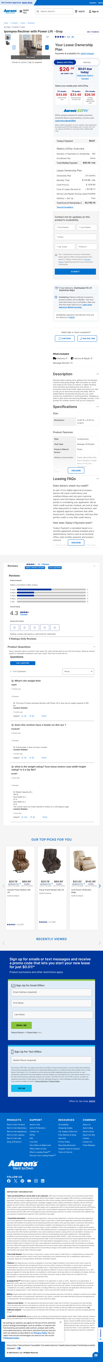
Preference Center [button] (11, 1338)
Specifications (65, 407)
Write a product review (35, 568)
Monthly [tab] (87, 62)
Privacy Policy (32, 1033)
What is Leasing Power (40, 1153)
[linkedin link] (43, 1182)
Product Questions (19, 646)
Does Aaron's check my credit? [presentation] (70, 485)
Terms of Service (17, 1033)
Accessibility (63, 1125)
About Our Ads (89, 1135)
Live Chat (33, 1142)
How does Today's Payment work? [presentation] (72, 522)
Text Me (21, 1089)
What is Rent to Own (38, 1149)
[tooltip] (69, 202)
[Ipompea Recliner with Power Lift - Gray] (7, 37)
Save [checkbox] (93, 31)
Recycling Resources (66, 1146)
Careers (93, 3)
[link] (64, 37)
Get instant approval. (17, 3)
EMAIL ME (21, 1026)
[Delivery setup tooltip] (67, 358)
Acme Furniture (14, 27)
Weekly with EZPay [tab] (65, 62)
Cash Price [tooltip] (62, 184)
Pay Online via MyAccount (40, 1146)
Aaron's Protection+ (38, 1128)
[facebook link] (9, 1182)
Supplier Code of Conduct (69, 1149)
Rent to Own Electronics (17, 1128)
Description (62, 374)
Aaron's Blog (88, 1128)
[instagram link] (36, 1182)
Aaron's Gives (88, 1132)
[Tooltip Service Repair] (91, 358)
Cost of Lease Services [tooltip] (68, 189)
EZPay (32, 1135)
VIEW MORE (76, 470)
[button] (14, 47)
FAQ (31, 1139)
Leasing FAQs (64, 479)
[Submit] (38, 12)
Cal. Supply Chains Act (67, 1132)
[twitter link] (15, 1182)
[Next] (99, 886)
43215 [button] (71, 317)
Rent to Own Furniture (16, 1125)
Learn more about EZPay (65, 121)
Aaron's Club (35, 1125)
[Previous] (3, 886)
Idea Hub (62, 1139)
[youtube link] (29, 1182)
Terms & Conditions (65, 207)
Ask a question (55, 568)
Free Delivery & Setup (67, 1135)
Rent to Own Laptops (15, 1135)
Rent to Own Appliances (17, 1132)
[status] (51, 966)
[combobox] (54, 11)
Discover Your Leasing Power (43, 1156)
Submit (75, 271)
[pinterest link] (22, 1182)
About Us (86, 1125)
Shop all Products (14, 1142)
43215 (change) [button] (87, 53)
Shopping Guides (65, 1128)
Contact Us (34, 1132)
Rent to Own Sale (14, 1139)
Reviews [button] (34, 566)
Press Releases (89, 1146)
